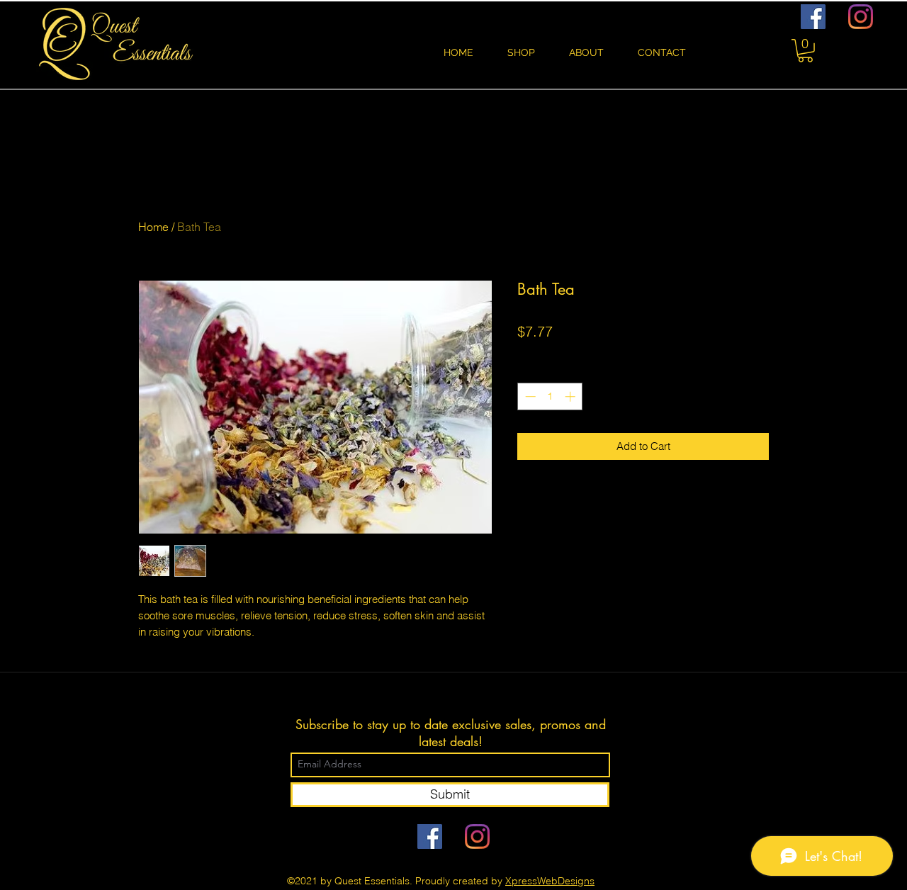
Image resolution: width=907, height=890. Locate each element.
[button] (805, 50)
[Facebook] (813, 16)
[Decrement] (529, 396)
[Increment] (571, 396)
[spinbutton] (550, 396)
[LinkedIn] (860, 16)
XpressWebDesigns (550, 880)
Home (153, 227)
